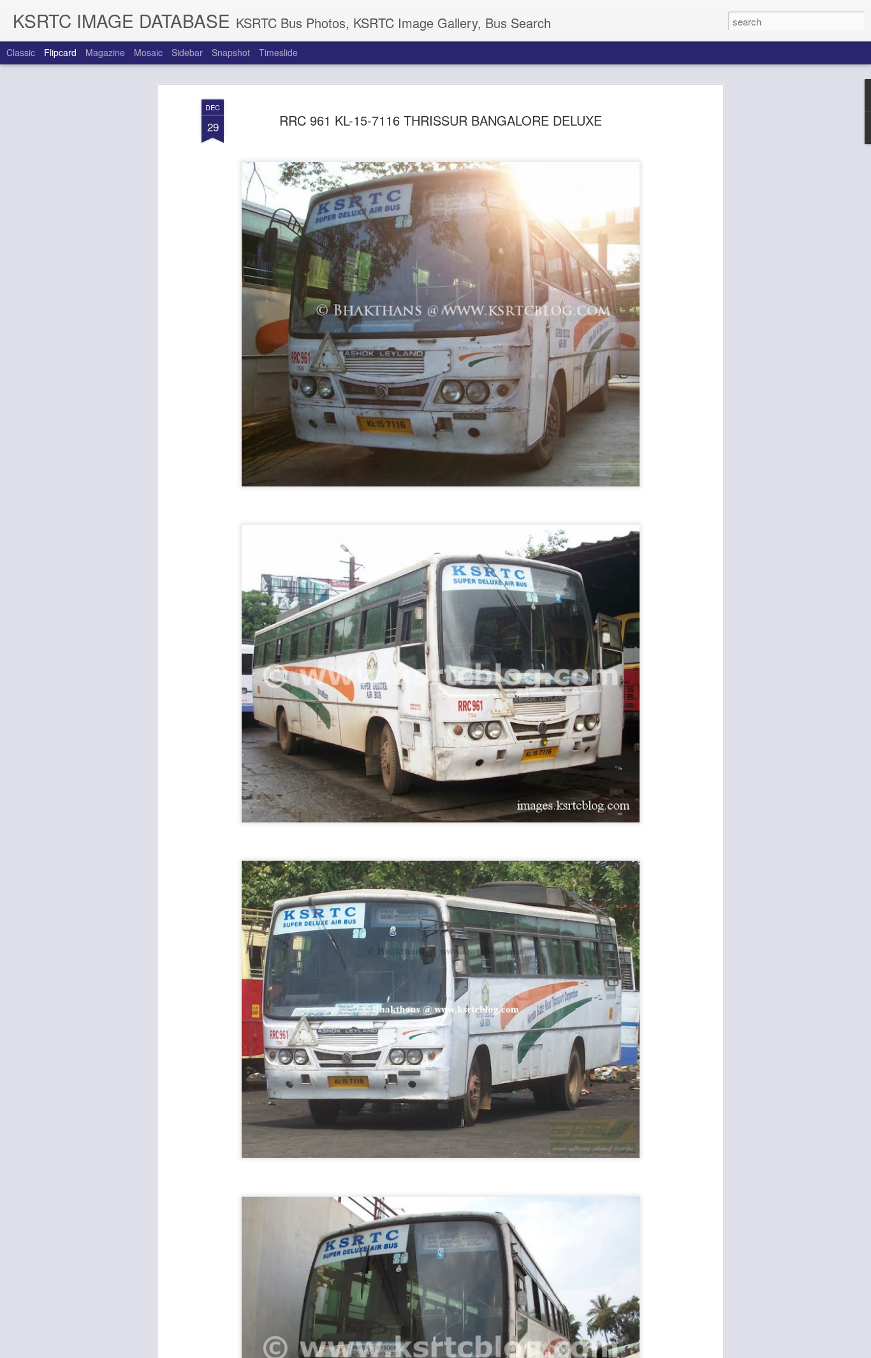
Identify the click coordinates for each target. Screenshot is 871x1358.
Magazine (105, 52)
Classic (20, 52)
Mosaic (148, 52)
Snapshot (231, 52)
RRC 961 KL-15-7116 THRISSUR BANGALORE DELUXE (440, 120)
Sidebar (187, 52)
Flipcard (60, 52)
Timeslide (278, 52)
